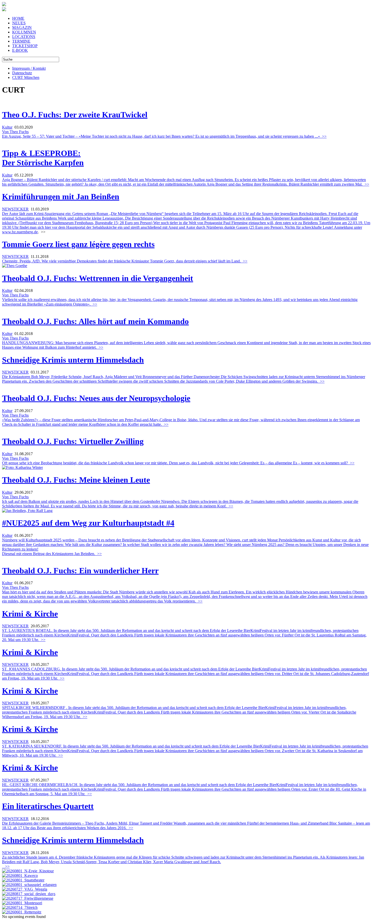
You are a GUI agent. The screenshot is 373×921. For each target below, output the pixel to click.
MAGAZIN (22, 27)
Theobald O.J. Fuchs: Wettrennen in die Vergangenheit (97, 278)
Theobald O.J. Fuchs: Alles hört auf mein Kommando (95, 321)
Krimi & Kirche (30, 613)
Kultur (7, 127)
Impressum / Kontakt (29, 68)
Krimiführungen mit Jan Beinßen (60, 196)
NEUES (19, 23)
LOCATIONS (23, 36)
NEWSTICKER (15, 209)
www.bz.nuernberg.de (20, 232)
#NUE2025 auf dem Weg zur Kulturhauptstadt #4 (88, 522)
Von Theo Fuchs (15, 132)
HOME (18, 18)
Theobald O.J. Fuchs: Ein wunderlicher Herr (80, 570)
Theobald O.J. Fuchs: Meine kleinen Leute (76, 479)
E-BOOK (20, 50)
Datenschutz (22, 73)
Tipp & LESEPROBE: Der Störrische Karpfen (43, 158)
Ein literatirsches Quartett (48, 806)
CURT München (25, 77)
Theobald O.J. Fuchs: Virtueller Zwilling (73, 441)
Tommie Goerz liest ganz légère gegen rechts (78, 244)
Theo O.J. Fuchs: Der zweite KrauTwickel (74, 114)
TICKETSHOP (25, 46)
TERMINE (21, 41)
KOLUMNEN (24, 32)
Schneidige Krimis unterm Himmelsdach (73, 359)
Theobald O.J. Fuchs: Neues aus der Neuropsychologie (96, 398)
